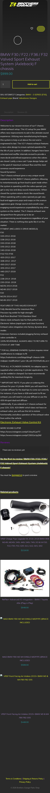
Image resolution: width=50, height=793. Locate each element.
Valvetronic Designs (28, 98)
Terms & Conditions (13, 779)
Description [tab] (8, 112)
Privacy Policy (25, 782)
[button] (9, 29)
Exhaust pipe (6, 98)
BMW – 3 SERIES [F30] (36, 94)
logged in (17, 474)
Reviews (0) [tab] (22, 112)
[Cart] (41, 29)
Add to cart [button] (26, 516)
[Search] (15, 40)
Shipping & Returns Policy (33, 779)
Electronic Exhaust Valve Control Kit (20, 422)
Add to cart (32, 84)
